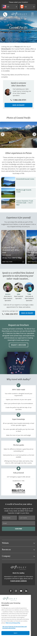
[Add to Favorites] (3, 39)
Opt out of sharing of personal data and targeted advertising (14, 627)
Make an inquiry (18, 105)
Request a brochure (18, 345)
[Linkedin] (26, 591)
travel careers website (18, 581)
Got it (15, 633)
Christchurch (6, 49)
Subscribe (18, 529)
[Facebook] (11, 591)
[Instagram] (16, 591)
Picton (17, 47)
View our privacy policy (13, 623)
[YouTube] (21, 591)
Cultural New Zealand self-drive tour (10, 250)
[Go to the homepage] (19, 14)
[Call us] (5, 14)
